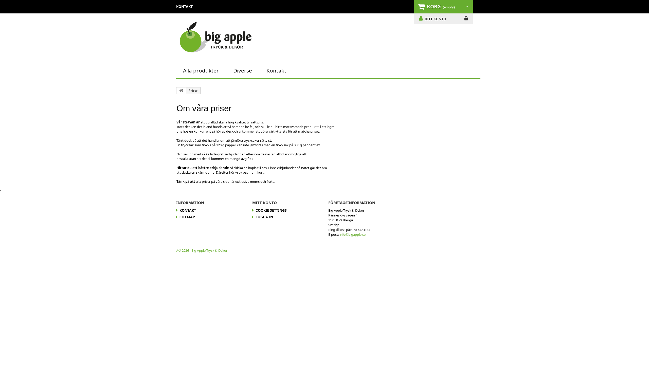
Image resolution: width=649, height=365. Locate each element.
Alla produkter (201, 70)
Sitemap (187, 216)
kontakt (184, 6)
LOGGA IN (466, 19)
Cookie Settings (271, 210)
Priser (193, 90)
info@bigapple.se (352, 234)
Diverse (242, 70)
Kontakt (276, 70)
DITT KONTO (435, 18)
